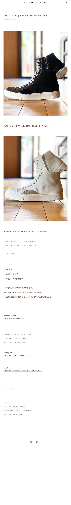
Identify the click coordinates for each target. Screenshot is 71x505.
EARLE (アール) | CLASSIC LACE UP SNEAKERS (26, 16)
